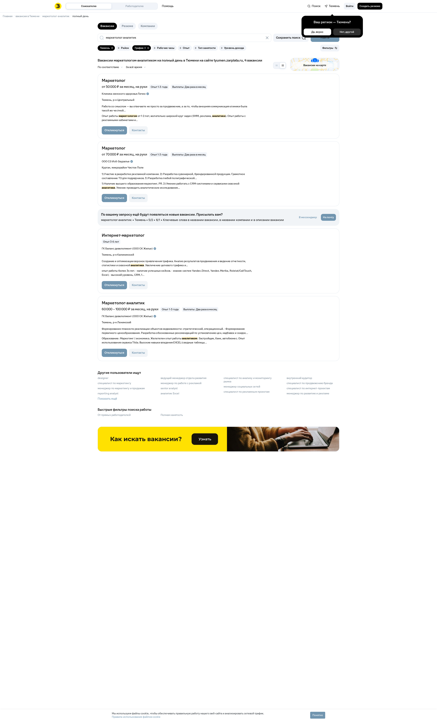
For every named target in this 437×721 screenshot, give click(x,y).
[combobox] (181, 38)
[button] (349, 6)
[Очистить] (267, 37)
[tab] (107, 26)
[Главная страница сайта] (58, 6)
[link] (314, 6)
